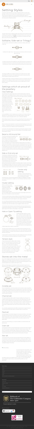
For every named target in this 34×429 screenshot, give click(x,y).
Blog (3, 384)
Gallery (3, 372)
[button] (31, 4)
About (3, 369)
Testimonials (4, 381)
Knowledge (4, 386)
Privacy (10, 426)
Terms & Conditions (14, 426)
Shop (3, 374)
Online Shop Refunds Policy (21, 426)
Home (7, 426)
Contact (3, 371)
